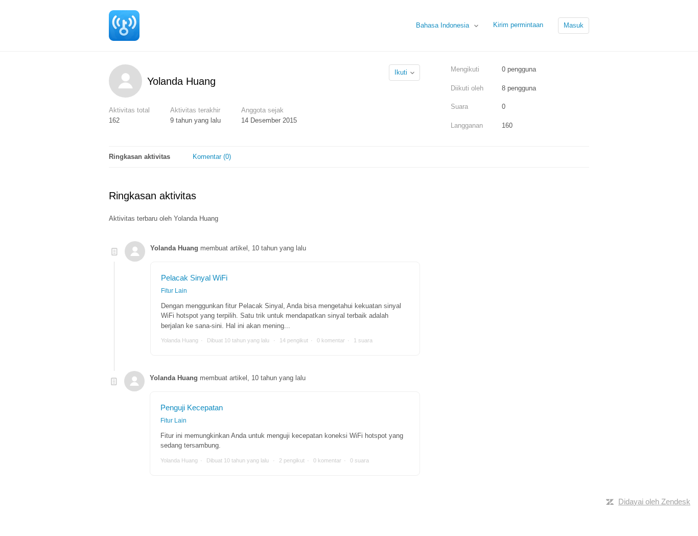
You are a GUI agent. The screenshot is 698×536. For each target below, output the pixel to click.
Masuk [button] (574, 25)
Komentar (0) (212, 156)
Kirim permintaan (518, 25)
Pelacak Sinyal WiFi (194, 277)
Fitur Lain (174, 290)
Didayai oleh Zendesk (654, 501)
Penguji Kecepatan (191, 407)
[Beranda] (124, 25)
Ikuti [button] (400, 72)
